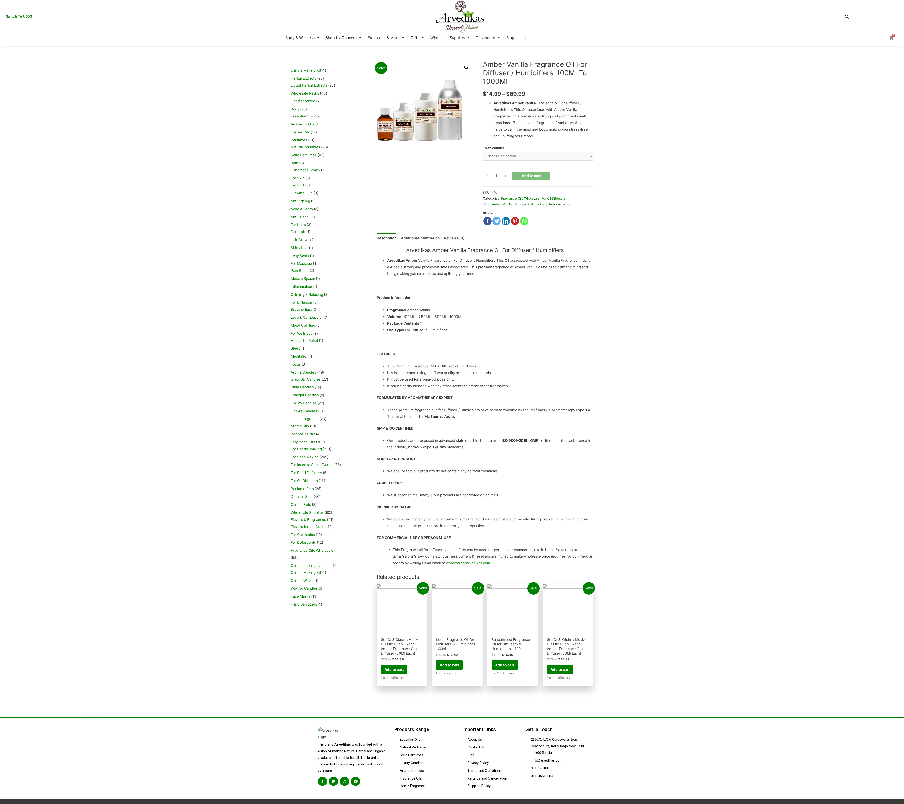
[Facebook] (487, 221)
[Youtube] (355, 781)
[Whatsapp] (524, 221)
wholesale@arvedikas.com (468, 563)
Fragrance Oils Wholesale (520, 198)
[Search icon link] (524, 37)
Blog (510, 37)
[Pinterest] (515, 221)
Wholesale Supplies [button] (447, 37)
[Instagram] (344, 781)
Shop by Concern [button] (341, 37)
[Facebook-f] (322, 781)
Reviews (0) (454, 238)
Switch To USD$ (19, 16)
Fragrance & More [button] (384, 37)
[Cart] (891, 37)
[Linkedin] (506, 221)
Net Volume (494, 148)
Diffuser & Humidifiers (530, 204)
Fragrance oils (560, 204)
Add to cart (531, 175)
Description (386, 238)
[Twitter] (496, 221)
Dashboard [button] (485, 37)
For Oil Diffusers (553, 198)
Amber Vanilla (502, 204)
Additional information (420, 238)
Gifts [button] (415, 37)
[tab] (386, 238)
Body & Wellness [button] (300, 37)
